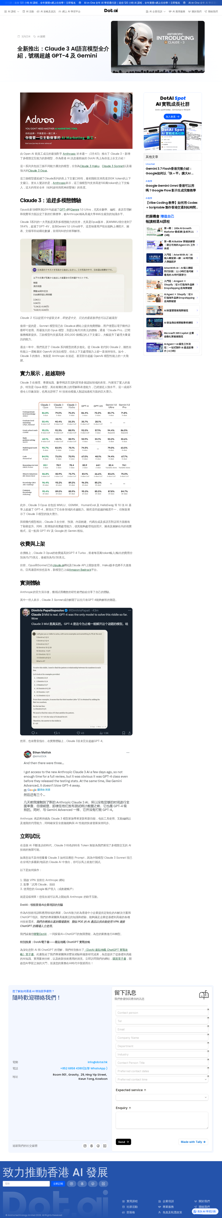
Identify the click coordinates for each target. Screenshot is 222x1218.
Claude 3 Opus (37, 170)
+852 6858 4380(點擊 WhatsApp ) (84, 1068)
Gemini (75, 209)
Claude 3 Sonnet (112, 166)
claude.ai (58, 565)
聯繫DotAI (40, 934)
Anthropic (69, 153)
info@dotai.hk (98, 1062)
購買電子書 (119, 958)
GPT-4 (63, 209)
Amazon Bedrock (80, 569)
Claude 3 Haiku (89, 166)
